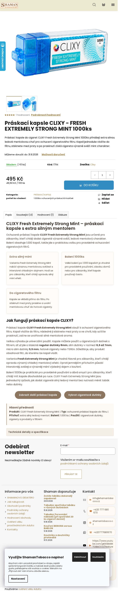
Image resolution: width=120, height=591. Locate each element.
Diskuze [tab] (62, 214)
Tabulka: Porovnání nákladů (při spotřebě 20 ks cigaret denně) (57, 519)
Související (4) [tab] (24, 214)
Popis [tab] (8, 214)
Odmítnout (80, 557)
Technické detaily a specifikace (28, 434)
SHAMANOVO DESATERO (19, 500)
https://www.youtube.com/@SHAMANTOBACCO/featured (101, 548)
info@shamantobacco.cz (101, 502)
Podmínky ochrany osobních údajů (16, 514)
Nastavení (18, 579)
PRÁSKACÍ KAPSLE (42, 194)
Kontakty (11, 532)
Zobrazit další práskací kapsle (38, 395)
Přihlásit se (69, 476)
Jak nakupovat (14, 504)
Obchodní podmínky (17, 508)
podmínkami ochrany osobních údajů (83, 466)
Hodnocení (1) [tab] (46, 214)
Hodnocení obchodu (18, 520)
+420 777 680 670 (100, 514)
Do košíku (91, 185)
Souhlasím (98, 557)
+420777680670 (101, 534)
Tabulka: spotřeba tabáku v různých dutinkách (58, 509)
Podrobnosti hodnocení (46, 115)
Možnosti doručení (53, 154)
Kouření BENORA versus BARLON (56, 529)
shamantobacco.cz (101, 525)
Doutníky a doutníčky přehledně (55, 538)
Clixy (92, 164)
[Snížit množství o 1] (95, 175)
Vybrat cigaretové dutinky (84, 395)
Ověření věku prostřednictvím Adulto (19, 526)
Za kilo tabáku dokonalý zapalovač (56, 499)
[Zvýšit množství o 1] (110, 175)
